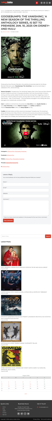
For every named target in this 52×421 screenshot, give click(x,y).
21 (30, 386)
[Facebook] (42, 3)
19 (15, 386)
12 (15, 384)
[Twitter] (44, 3)
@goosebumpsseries (20, 151)
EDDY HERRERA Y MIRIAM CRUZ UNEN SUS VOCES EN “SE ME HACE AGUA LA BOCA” (24, 267)
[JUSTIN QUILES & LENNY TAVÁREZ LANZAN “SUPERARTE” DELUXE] (11, 331)
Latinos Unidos (5, 31)
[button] (37, 3)
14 (30, 384)
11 (8, 384)
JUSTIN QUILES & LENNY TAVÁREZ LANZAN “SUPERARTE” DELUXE (19, 343)
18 (8, 386)
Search (48, 236)
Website (5, 193)
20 (23, 386)
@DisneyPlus (10, 151)
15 (37, 384)
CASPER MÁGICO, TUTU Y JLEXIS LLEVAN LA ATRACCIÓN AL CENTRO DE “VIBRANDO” (24, 292)
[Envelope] (50, 3)
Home (2, 10)
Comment (6, 199)
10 (1, 384)
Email (5, 187)
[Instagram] (47, 3)
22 (37, 386)
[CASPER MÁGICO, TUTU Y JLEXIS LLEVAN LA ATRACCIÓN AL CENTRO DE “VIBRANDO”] (11, 280)
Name (5, 182)
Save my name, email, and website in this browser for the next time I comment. (25, 217)
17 (1, 386)
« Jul (25, 393)
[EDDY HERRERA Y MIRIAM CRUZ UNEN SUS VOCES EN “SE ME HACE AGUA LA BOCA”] (11, 256)
